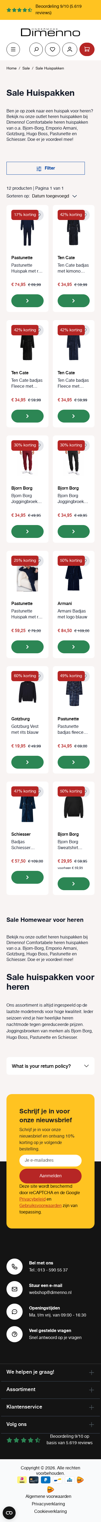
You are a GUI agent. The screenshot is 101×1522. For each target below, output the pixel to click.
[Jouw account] (69, 49)
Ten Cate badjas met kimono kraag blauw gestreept (73, 268)
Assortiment (20, 1389)
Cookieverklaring (50, 1511)
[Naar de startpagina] (50, 32)
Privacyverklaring (48, 1504)
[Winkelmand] (87, 49)
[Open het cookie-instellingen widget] (9, 1512)
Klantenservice (24, 1406)
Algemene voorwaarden (48, 1496)
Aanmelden (51, 1176)
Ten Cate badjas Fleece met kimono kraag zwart (27, 384)
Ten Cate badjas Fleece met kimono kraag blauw (73, 384)
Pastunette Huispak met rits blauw (27, 268)
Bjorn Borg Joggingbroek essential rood (25, 499)
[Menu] (13, 49)
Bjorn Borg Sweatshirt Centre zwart (70, 845)
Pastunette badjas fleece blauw (70, 730)
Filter (49, 168)
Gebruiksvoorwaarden (40, 1205)
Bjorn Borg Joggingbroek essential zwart (72, 499)
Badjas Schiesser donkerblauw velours (23, 845)
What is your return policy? (41, 1065)
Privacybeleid (32, 1199)
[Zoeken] (36, 49)
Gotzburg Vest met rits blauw (25, 730)
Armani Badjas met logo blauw (72, 614)
